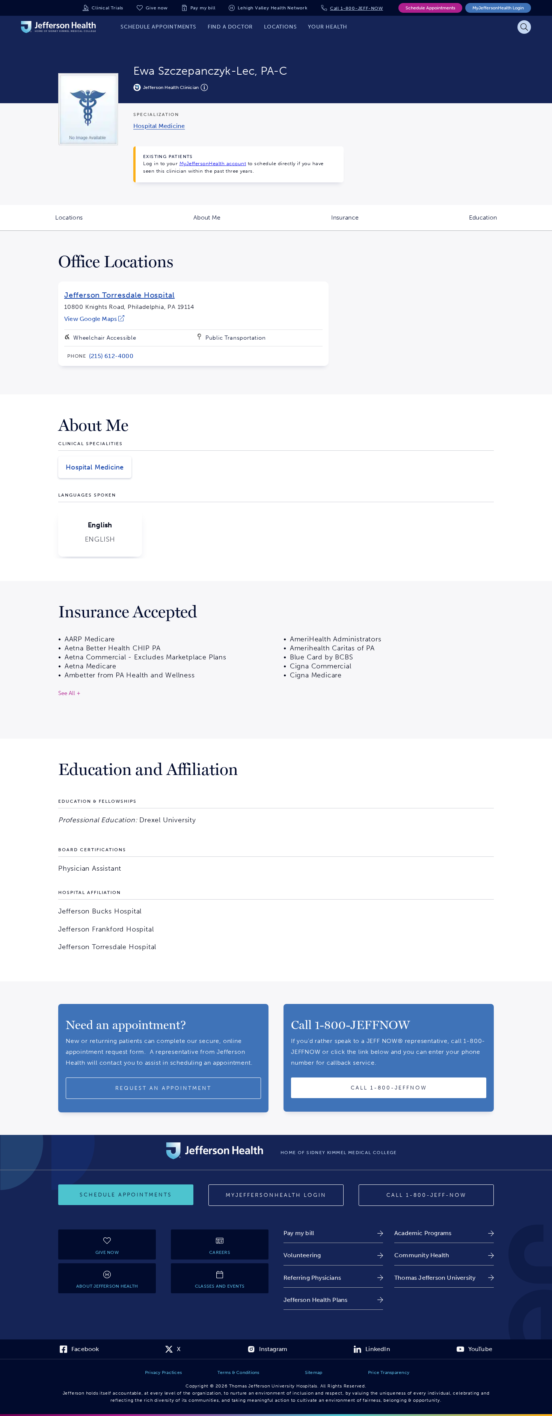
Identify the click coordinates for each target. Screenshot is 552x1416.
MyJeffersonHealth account (212, 163)
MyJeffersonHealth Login (498, 8)
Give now (156, 8)
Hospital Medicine (95, 467)
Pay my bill (203, 8)
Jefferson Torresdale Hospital (119, 294)
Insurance (372, 222)
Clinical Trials (107, 8)
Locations (96, 222)
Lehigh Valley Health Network (272, 8)
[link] (159, 125)
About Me (234, 222)
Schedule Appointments (430, 8)
